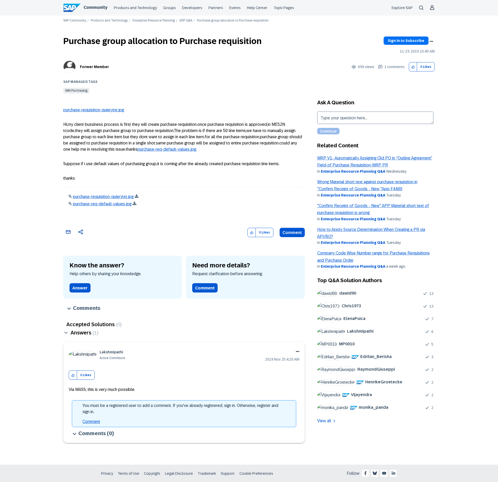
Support (228, 473)
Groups (169, 8)
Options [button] (431, 41)
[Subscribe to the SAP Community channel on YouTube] (384, 473)
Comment (292, 232)
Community (95, 7)
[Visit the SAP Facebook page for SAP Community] (365, 473)
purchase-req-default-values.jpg (166, 149)
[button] (413, 66)
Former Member (94, 67)
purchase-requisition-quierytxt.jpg (93, 110)
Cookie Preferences (256, 473)
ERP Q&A (185, 20)
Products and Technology (135, 8)
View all (324, 421)
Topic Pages (284, 8)
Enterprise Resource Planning (154, 20)
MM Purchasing (76, 90)
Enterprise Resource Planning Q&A (353, 171)
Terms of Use (128, 473)
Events (235, 8)
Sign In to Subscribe (406, 41)
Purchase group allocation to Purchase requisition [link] (232, 20)
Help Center (257, 8)
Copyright (152, 473)
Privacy (107, 473)
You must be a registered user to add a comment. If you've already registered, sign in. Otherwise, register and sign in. (180, 408)
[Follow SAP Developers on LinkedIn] (393, 473)
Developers (192, 8)
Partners (216, 8)
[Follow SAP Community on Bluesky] (375, 473)
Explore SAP (402, 8)
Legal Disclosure (179, 473)
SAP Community (74, 20)
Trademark (207, 473)
